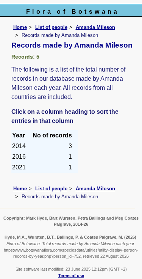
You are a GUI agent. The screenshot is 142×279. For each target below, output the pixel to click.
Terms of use (71, 275)
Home (20, 27)
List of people (51, 27)
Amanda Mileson (95, 27)
